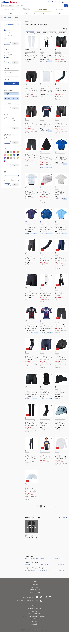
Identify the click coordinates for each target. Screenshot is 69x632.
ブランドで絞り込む (12, 83)
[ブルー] (55, 152)
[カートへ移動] (63, 2)
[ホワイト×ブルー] (26, 187)
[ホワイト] (26, 49)
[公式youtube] (50, 597)
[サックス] (55, 418)
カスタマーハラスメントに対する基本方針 (33, 616)
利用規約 (34, 605)
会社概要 (34, 621)
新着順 (44, 32)
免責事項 (34, 611)
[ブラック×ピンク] (26, 84)
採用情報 (33, 624)
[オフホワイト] (55, 187)
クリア (7, 43)
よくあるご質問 (34, 584)
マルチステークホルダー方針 (34, 619)
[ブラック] (28, 49)
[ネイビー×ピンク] (40, 321)
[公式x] (37, 597)
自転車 (8, 17)
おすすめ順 (31, 32)
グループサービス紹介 (34, 592)
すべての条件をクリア (11, 24)
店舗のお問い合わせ (33, 589)
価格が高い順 (62, 32)
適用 (15, 43)
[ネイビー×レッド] (26, 321)
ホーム (3, 17)
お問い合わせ (34, 587)
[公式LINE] (41, 601)
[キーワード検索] (66, 5)
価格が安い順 (53, 32)
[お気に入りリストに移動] (59, 2)
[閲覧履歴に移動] (56, 2)
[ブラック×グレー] (40, 152)
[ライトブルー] (55, 221)
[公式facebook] (41, 597)
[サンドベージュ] (40, 187)
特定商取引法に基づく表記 (34, 608)
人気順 (38, 32)
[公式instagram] (46, 597)
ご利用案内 (34, 582)
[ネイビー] (40, 119)
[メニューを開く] (66, 2)
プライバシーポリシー (33, 613)
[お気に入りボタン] (36, 37)
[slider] (5, 176)
